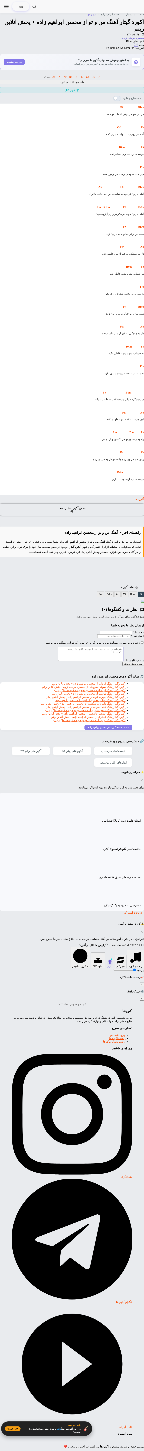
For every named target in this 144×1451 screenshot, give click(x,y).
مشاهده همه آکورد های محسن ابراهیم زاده (108, 727)
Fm (101, 594)
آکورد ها (139, 499)
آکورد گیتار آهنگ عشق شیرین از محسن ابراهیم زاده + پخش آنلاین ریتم (85, 710)
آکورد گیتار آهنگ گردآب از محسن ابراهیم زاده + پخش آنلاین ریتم (88, 683)
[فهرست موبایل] (6, 6)
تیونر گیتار (70, 90)
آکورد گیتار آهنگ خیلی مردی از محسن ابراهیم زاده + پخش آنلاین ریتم (85, 706)
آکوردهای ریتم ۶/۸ (72, 750)
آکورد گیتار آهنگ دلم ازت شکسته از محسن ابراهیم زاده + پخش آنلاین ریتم (83, 703)
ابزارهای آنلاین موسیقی (113, 762)
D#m (109, 594)
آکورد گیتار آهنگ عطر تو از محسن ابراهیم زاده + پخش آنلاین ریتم (88, 716)
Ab (117, 594)
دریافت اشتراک (133, 912)
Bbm (133, 594)
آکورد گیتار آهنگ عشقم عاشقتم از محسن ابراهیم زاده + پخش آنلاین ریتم (83, 713)
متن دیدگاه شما (134, 660)
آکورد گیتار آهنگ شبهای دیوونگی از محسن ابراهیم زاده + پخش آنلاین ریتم (83, 686)
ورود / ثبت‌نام (117, 1034)
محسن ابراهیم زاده (133, 37)
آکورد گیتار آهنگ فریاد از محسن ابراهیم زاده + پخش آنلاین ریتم (89, 690)
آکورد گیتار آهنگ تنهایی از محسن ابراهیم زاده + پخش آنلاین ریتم (89, 720)
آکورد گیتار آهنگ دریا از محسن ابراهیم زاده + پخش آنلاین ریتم (90, 700)
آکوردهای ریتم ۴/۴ (30, 750)
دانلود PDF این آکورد (70, 82)
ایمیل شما (137, 635)
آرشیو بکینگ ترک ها (114, 1041)
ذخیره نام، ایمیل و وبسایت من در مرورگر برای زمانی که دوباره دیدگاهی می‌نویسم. (92, 642)
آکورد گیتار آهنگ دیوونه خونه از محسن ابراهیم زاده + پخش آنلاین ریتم (85, 696)
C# (124, 594)
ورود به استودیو (14, 62)
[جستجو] (34, 6)
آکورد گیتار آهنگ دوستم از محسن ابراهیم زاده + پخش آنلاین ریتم (88, 693)
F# (140, 594)
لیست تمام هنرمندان (113, 750)
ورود (21, 6)
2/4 (136, 44)
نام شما (138, 632)
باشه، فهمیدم (12, 1428)
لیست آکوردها (117, 1038)
